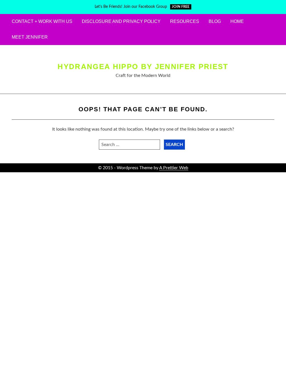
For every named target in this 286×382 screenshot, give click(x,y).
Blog (215, 21)
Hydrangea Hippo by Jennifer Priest (143, 66)
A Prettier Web (173, 168)
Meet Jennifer (30, 37)
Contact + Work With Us (42, 21)
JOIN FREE (180, 7)
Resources (184, 21)
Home (237, 21)
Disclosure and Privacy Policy (121, 21)
